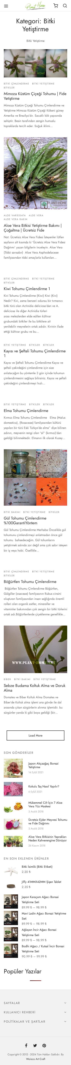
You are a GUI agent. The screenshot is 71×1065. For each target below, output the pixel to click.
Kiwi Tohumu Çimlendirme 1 (27, 289)
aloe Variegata (15, 215)
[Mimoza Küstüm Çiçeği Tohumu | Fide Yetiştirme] (35, 63)
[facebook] (26, 1046)
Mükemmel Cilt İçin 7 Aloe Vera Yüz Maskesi (45, 804)
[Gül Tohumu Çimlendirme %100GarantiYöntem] (35, 477)
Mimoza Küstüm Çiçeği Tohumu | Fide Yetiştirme (35, 96)
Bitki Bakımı (12, 512)
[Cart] (55, 5)
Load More (35, 735)
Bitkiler (9, 87)
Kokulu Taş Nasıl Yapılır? (43, 786)
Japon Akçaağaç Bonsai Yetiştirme (43, 765)
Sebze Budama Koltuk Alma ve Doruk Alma (34, 688)
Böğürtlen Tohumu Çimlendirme (30, 581)
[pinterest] (44, 1046)
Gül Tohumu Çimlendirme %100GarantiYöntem (25, 520)
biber (7, 679)
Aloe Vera (36, 215)
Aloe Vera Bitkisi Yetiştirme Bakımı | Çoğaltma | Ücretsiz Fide (33, 227)
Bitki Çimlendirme (16, 83)
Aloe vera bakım (16, 219)
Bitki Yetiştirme (43, 83)
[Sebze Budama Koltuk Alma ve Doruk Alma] (35, 649)
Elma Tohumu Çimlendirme (26, 411)
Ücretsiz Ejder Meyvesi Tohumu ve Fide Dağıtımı (47, 821)
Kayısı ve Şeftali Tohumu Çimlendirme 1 (35, 353)
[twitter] (35, 1046)
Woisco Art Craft (35, 1059)
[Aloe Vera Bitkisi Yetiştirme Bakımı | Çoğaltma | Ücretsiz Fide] (35, 173)
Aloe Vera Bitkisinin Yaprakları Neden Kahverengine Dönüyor (47, 839)
